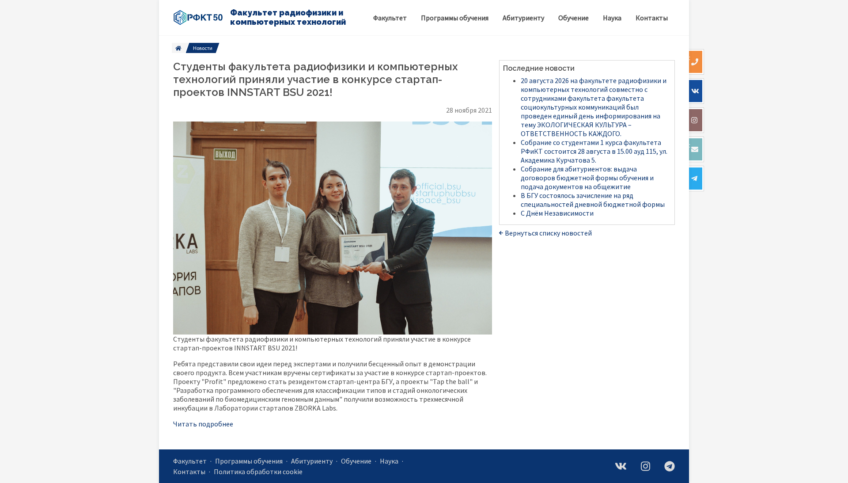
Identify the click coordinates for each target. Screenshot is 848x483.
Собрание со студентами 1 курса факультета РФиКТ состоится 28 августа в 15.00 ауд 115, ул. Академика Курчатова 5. (594, 151)
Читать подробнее (203, 423)
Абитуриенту (312, 460)
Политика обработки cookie (258, 471)
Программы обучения (249, 460)
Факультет (190, 460)
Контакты (189, 471)
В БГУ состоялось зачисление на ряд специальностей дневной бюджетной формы (593, 200)
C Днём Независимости (557, 213)
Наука (389, 460)
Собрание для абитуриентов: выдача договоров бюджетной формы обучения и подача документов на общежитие (587, 177)
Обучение (356, 460)
